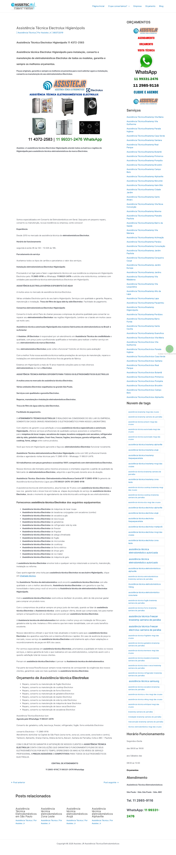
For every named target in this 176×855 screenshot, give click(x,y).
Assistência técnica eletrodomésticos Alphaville (102, 812)
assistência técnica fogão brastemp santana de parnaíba (142, 601)
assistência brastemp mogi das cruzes (143, 412)
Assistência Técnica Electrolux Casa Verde (146, 356)
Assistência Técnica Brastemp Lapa (143, 298)
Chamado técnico (28, 576)
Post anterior (18, 782)
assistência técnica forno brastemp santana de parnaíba (142, 609)
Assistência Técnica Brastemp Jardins (144, 272)
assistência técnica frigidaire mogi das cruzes (143, 636)
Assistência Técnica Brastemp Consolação (146, 246)
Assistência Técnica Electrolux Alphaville (145, 397)
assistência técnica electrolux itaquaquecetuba (141, 519)
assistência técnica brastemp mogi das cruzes (145, 465)
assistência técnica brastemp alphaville (145, 444)
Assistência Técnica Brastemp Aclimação (145, 237)
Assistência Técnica (27, 32)
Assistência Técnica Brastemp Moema (144, 211)
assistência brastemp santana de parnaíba (145, 417)
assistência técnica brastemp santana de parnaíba (144, 473)
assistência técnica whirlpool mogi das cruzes (143, 705)
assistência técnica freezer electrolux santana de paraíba (145, 628)
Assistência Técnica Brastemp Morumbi (145, 181)
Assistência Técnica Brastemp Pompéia (144, 160)
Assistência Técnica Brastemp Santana (144, 140)
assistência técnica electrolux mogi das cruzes (145, 533)
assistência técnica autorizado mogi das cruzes (144, 438)
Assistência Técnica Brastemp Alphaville (145, 176)
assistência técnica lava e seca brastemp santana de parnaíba (144, 666)
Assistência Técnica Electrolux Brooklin (144, 385)
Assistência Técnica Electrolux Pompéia (145, 381)
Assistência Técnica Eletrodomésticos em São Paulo (26, 812)
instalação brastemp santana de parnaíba (144, 717)
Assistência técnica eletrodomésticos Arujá (76, 812)
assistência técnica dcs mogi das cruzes (144, 502)
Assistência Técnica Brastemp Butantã (144, 152)
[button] (128, 6)
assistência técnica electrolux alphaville (145, 507)
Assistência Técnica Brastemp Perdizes (145, 314)
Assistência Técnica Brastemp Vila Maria (145, 117)
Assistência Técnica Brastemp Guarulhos (145, 333)
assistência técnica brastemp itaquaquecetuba (141, 456)
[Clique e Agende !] (146, 66)
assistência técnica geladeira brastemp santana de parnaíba (144, 644)
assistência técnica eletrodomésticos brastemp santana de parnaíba (143, 577)
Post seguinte (111, 782)
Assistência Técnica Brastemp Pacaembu (145, 303)
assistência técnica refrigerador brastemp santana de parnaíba (145, 674)
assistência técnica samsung (144, 681)
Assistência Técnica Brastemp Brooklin (144, 165)
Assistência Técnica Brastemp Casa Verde (146, 136)
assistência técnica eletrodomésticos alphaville (144, 569)
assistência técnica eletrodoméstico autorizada (143, 551)
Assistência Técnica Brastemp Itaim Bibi (145, 185)
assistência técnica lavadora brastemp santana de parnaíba (143, 659)
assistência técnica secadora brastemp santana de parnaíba (144, 688)
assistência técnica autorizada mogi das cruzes (144, 430)
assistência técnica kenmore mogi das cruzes (143, 651)
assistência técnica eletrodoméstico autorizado (143, 561)
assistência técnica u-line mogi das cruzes (145, 694)
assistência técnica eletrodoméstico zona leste (144, 593)
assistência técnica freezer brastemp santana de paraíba (145, 618)
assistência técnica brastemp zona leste (143, 480)
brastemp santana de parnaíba (140, 712)
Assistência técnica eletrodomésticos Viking (144, 585)
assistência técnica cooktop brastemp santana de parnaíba (143, 496)
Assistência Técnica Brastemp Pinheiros (145, 156)
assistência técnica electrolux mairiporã (145, 527)
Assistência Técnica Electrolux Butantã (144, 372)
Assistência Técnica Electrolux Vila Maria (145, 337)
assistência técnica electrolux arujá (143, 513)
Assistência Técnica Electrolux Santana (144, 361)
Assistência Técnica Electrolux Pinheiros (145, 377)
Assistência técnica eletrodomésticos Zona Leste (51, 812)
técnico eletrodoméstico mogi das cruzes (145, 727)
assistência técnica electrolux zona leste (143, 541)
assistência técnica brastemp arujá (143, 450)
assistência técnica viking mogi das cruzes (145, 699)
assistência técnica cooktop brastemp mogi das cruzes (145, 488)
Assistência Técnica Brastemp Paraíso (144, 242)
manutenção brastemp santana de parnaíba (145, 722)
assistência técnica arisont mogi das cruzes (142, 423)
